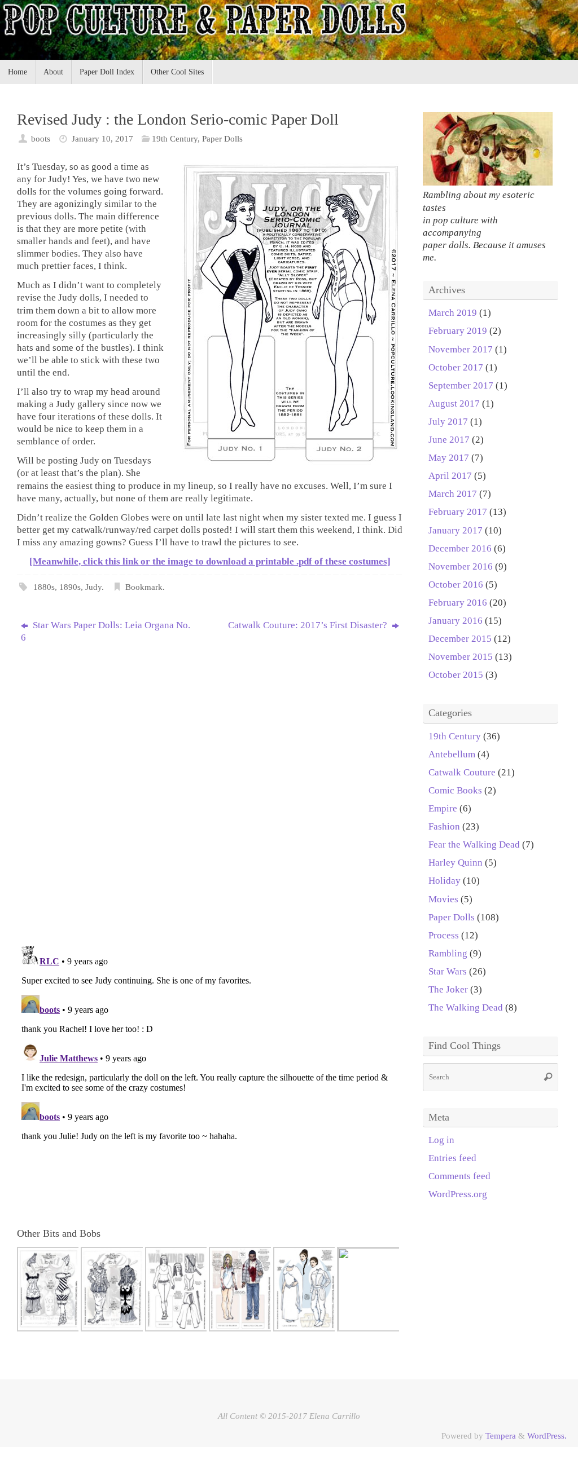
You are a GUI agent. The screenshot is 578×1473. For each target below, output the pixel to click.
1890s (70, 587)
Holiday (444, 880)
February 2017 (457, 511)
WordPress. (547, 1435)
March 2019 (452, 312)
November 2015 (460, 656)
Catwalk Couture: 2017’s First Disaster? (308, 625)
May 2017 (448, 457)
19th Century (175, 138)
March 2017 (452, 493)
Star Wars (447, 971)
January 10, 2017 (102, 138)
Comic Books (455, 790)
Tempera (500, 1435)
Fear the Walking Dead (474, 844)
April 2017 (450, 475)
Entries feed (452, 1158)
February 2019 (457, 330)
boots (40, 138)
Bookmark (144, 587)
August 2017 (454, 403)
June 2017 (449, 439)
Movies (443, 899)
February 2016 (457, 602)
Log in (441, 1140)
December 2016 (460, 548)
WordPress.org (457, 1194)
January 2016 (455, 620)
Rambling (447, 953)
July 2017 (448, 421)
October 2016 (455, 584)
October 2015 (455, 674)
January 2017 (455, 530)
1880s (44, 587)
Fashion (444, 826)
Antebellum (451, 754)
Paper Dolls (222, 138)
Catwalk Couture (462, 772)
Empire (442, 808)
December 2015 (460, 638)
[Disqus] (210, 791)
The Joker (448, 989)
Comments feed (459, 1176)
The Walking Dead (465, 1007)
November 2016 (460, 566)
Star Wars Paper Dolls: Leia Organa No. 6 (105, 631)
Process (443, 935)
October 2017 (455, 367)
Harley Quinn (455, 862)
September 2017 (460, 385)
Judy (93, 587)
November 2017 (460, 349)
